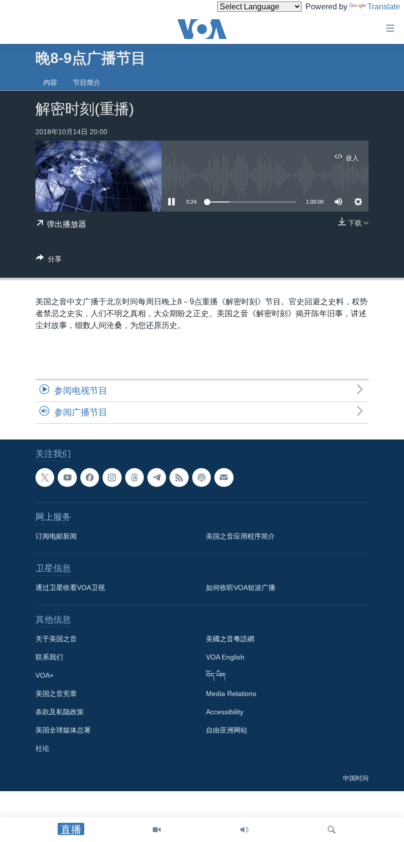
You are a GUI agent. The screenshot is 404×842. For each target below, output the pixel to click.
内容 (50, 82)
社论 (42, 749)
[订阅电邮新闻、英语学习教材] (223, 477)
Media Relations (231, 694)
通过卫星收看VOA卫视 (70, 588)
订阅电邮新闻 (56, 537)
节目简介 (87, 82)
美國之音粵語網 (230, 639)
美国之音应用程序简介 (240, 537)
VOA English (225, 657)
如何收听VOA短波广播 (240, 588)
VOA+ (44, 676)
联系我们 (49, 657)
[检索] (331, 829)
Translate (384, 6)
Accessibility (224, 712)
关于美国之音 (56, 639)
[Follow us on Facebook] (89, 477)
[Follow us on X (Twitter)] (44, 477)
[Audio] (244, 829)
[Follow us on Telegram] (156, 477)
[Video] (156, 829)
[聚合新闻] (178, 477)
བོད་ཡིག (216, 676)
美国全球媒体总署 (63, 730)
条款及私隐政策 (59, 712)
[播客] (201, 477)
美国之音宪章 (56, 694)
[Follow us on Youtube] (67, 477)
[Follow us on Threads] (134, 477)
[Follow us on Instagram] (111, 477)
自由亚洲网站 (226, 730)
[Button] (49, 261)
